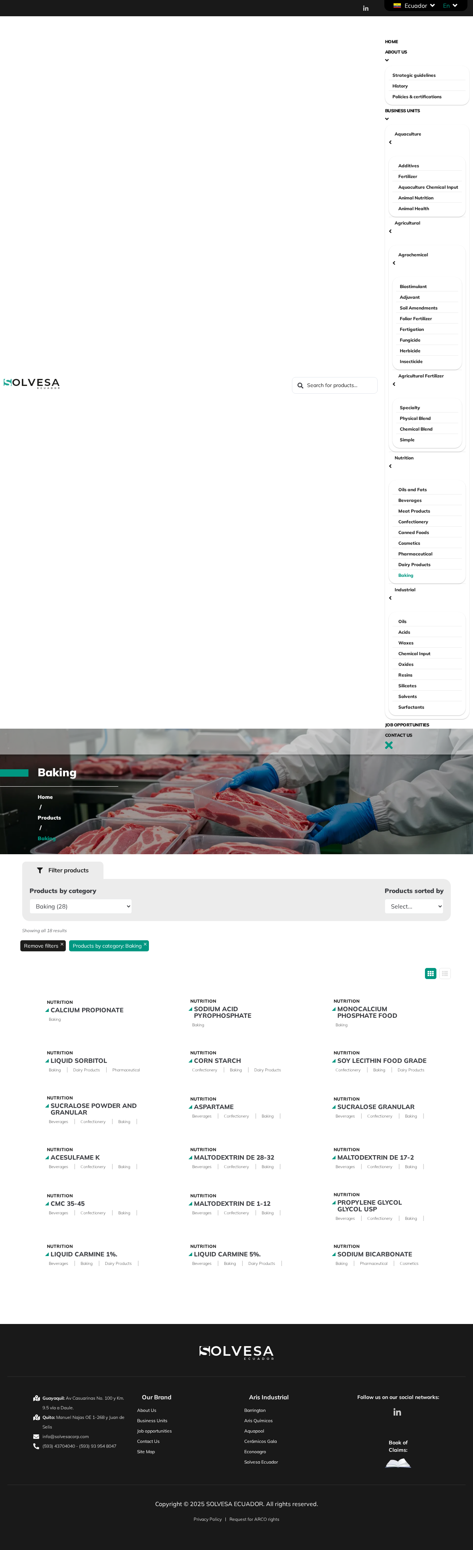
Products (49, 817)
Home (45, 797)
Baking (55, 1019)
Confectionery (204, 1069)
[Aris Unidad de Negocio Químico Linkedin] (398, 1412)
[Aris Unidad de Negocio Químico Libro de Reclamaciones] (398, 1463)
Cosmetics (409, 1263)
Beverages (58, 1121)
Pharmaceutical (126, 1069)
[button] (414, 5)
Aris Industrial (269, 1397)
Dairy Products (86, 1069)
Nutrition (60, 1002)
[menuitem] (446, 5)
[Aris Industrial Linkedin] (367, 8)
